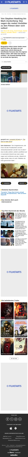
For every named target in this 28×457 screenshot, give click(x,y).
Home (2, 13)
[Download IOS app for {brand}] (12, 428)
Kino (5, 13)
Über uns (4, 445)
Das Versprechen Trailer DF (21, 318)
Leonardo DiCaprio (15, 139)
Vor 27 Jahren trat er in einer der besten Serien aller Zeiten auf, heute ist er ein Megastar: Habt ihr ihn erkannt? (21, 216)
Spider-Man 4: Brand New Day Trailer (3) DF (7, 353)
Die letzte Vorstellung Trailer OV (21, 336)
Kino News (9, 13)
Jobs (8, 445)
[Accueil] (13, 2)
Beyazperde (6, 438)
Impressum (12, 445)
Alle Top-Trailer (14, 358)
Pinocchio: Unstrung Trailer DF (7, 318)
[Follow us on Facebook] (8, 419)
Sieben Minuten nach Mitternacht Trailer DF (21, 353)
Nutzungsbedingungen (20, 445)
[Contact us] (20, 419)
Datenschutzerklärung (10, 446)
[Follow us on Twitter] (12, 419)
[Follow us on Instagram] (16, 419)
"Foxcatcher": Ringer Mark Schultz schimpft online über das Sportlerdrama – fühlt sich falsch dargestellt (13, 193)
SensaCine (19, 436)
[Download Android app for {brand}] (16, 428)
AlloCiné (5, 436)
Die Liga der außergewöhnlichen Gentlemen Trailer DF (7, 336)
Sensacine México (12, 440)
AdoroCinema (18, 438)
